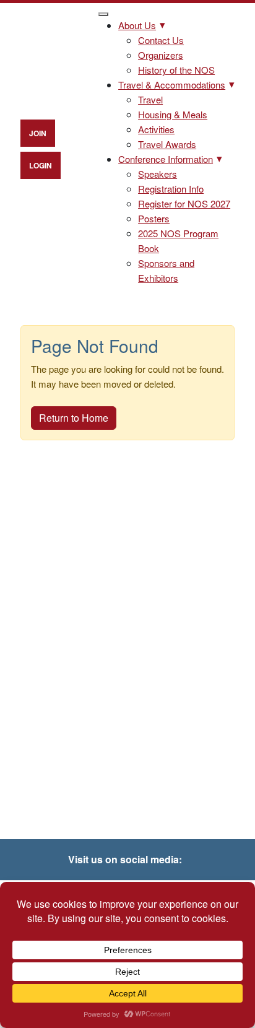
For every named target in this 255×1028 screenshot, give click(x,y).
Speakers (157, 173)
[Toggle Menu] (103, 14)
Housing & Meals (172, 114)
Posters (154, 218)
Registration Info (171, 188)
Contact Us (161, 39)
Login (40, 165)
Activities (156, 129)
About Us (137, 25)
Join (37, 133)
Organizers (160, 54)
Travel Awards (167, 143)
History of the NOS (176, 69)
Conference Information (165, 158)
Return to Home (73, 418)
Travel (150, 99)
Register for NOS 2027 (184, 203)
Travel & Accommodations (171, 84)
